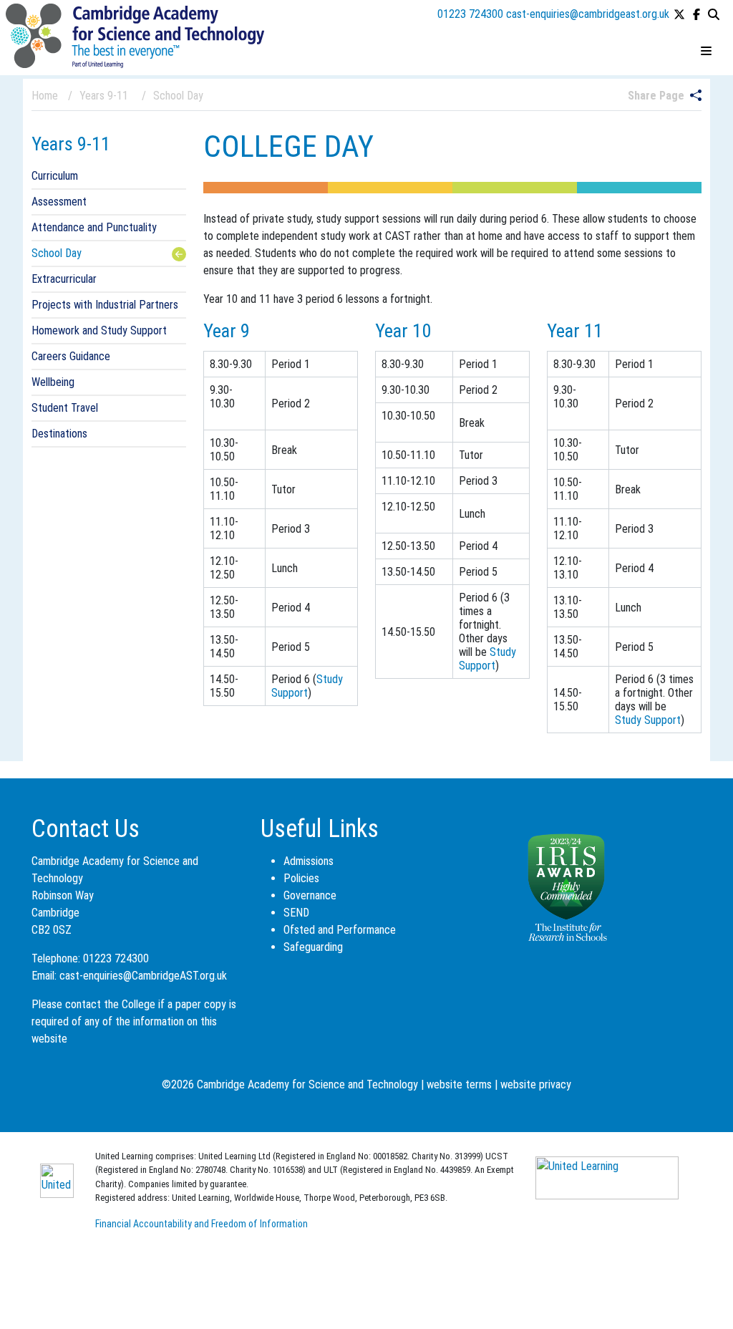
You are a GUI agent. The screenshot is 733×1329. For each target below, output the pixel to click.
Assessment (59, 201)
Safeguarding (313, 947)
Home (44, 96)
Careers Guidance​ (70, 356)
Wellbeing (52, 382)
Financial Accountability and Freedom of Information (201, 1223)
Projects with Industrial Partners (104, 304)
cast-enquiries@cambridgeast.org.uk (587, 14)
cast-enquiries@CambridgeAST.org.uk (143, 975)
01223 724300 (470, 14)
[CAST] (135, 35)
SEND (296, 912)
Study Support (307, 686)
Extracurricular (64, 279)
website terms (459, 1084)
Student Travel (64, 408)
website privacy (535, 1084)
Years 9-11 (70, 143)
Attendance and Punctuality (94, 227)
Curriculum (54, 176)
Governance (309, 895)
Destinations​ (59, 433)
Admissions (308, 861)
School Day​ (56, 253)
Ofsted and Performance (339, 930)
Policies (301, 878)
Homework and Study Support (99, 330)
